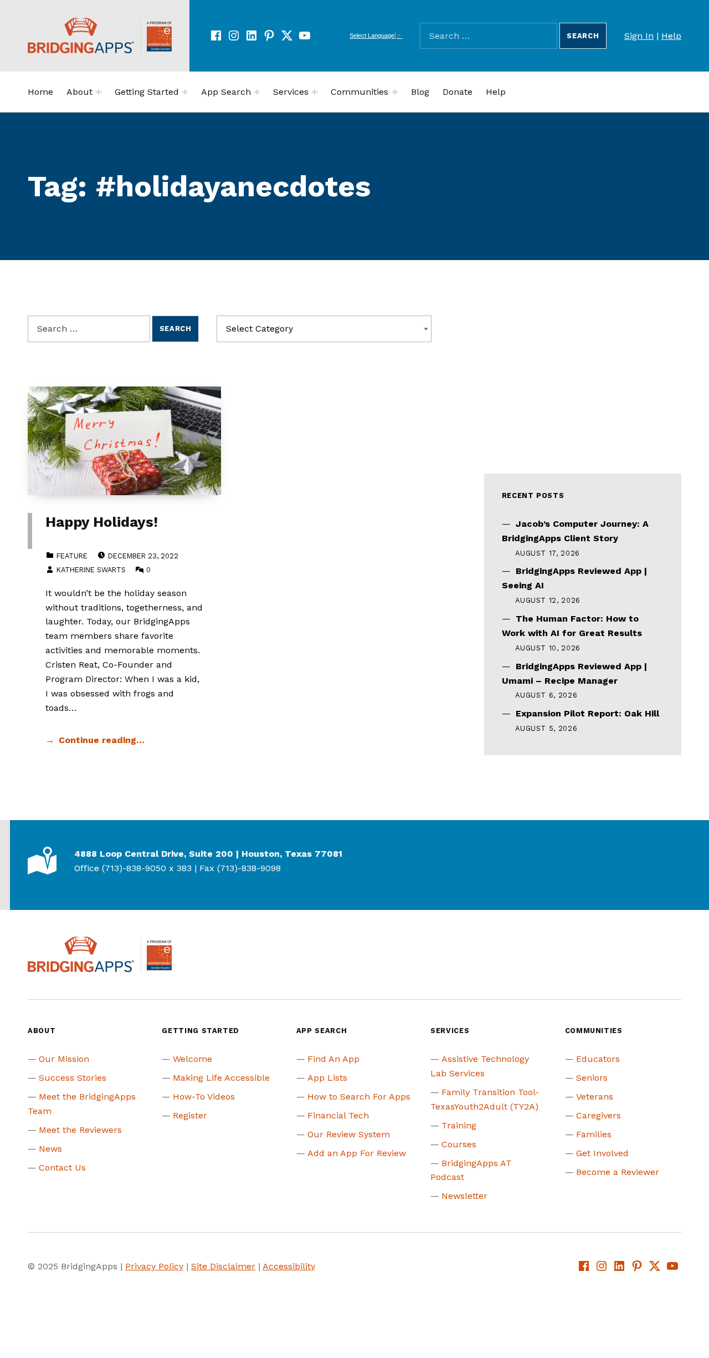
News (50, 1148)
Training (458, 1125)
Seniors (592, 1077)
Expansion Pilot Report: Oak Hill (587, 713)
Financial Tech (338, 1115)
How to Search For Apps (358, 1096)
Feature (72, 556)
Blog (420, 92)
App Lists (327, 1077)
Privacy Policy (154, 1266)
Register (190, 1115)
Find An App (333, 1059)
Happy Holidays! (101, 521)
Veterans (594, 1096)
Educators (598, 1059)
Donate (457, 92)
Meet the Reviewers (80, 1130)
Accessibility (289, 1266)
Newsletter (464, 1196)
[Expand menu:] (98, 92)
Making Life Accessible (221, 1077)
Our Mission (64, 1059)
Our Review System (348, 1134)
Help (671, 35)
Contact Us (62, 1167)
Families (594, 1134)
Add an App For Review (356, 1153)
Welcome (192, 1059)
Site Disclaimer (223, 1266)
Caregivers (598, 1115)
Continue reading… (102, 740)
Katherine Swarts (91, 570)
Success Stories (72, 1077)
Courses (458, 1144)
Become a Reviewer (617, 1172)
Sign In (639, 35)
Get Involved (602, 1153)
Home (40, 92)
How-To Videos (204, 1096)
